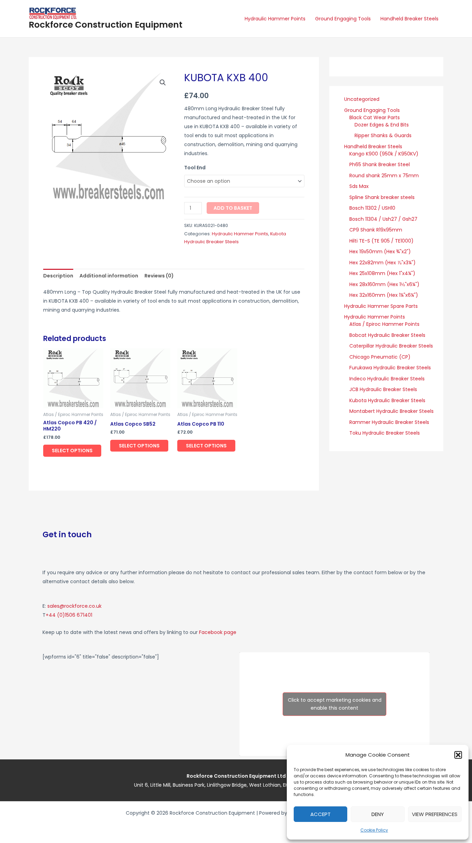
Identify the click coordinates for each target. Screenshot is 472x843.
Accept (320, 814)
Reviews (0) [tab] (159, 275)
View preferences (434, 814)
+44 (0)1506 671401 (69, 615)
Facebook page (217, 632)
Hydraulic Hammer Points (275, 18)
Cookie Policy (374, 830)
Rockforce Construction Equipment (105, 25)
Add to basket (233, 208)
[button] (458, 754)
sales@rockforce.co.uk (74, 606)
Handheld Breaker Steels (409, 18)
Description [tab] (58, 275)
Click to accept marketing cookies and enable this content (334, 704)
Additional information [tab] (108, 275)
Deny (377, 814)
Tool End (195, 167)
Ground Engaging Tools (343, 18)
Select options (72, 450)
